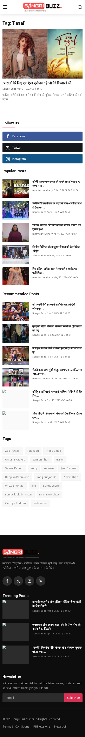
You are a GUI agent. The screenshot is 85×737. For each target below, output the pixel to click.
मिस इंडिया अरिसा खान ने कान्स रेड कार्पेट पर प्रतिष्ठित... (54, 270)
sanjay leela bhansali (18, 494)
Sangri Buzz (9, 88)
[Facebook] (7, 581)
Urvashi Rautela (15, 459)
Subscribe (73, 698)
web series (40, 503)
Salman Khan (40, 459)
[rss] (40, 581)
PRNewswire (41, 726)
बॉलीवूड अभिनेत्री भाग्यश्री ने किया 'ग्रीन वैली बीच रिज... (57, 393)
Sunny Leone (51, 485)
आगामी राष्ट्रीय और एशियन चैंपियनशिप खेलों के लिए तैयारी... (56, 604)
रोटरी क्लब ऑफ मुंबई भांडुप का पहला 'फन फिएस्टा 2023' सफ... (57, 372)
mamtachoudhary (42, 190)
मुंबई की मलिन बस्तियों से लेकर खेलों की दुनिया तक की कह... (57, 328)
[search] (80, 7)
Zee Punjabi (12, 450)
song (34, 468)
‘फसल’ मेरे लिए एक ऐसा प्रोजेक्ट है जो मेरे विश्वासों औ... (38, 83)
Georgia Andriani (15, 503)
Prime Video (53, 450)
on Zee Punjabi (14, 485)
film (33, 485)
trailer (60, 459)
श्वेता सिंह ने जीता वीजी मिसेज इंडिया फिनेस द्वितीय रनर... (57, 415)
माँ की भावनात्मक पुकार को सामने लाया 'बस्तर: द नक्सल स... (56, 183)
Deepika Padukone (17, 477)
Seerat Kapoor (14, 468)
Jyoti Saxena (69, 468)
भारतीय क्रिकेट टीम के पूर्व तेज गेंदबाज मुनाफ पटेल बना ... (57, 650)
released (33, 450)
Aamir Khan (71, 477)
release (49, 468)
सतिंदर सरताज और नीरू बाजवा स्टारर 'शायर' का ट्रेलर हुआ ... (56, 227)
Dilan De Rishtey (49, 494)
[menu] (5, 7)
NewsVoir (60, 726)
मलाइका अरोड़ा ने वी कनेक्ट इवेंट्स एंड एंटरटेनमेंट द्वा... (57, 350)
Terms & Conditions (15, 726)
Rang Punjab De (47, 477)
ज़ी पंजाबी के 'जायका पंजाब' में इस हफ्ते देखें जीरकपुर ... (53, 306)
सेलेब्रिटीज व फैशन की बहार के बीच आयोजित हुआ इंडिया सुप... (57, 205)
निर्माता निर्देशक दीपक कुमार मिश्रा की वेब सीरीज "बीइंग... (56, 249)
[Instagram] (29, 581)
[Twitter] (18, 581)
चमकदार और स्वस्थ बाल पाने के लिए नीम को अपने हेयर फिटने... (56, 627)
